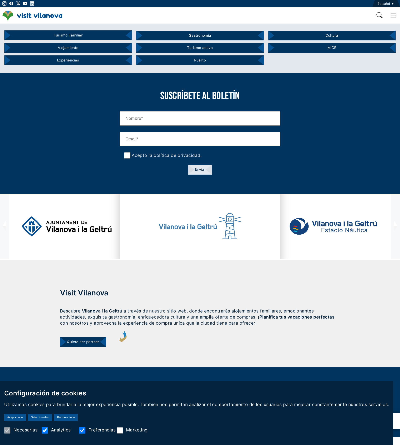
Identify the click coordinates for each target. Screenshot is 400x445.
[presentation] (4, 226)
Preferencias (102, 429)
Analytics (61, 429)
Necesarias (26, 429)
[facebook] (11, 3)
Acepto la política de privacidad (165, 155)
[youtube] (25, 3)
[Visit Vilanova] (32, 21)
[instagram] (4, 3)
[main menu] (393, 15)
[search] (379, 15)
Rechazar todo (66, 417)
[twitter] (18, 3)
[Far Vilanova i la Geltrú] (200, 226)
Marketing (137, 429)
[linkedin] (32, 3)
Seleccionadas (40, 417)
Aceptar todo (15, 417)
